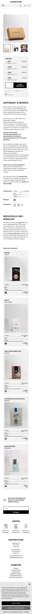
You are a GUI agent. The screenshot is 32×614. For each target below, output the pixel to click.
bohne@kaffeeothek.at (16, 557)
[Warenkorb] (20, 6)
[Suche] (28, 6)
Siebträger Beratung (16, 575)
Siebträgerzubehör (16, 574)
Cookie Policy (6, 612)
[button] (29, 584)
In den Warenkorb (20, 85)
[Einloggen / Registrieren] (24, 6)
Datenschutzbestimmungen (16, 612)
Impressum (26, 612)
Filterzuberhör (16, 572)
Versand (17, 90)
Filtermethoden (16, 570)
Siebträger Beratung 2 (16, 577)
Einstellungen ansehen (16, 608)
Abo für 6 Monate (14, 233)
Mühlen (16, 568)
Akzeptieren (16, 603)
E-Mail (20, 222)
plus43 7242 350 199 (16, 556)
